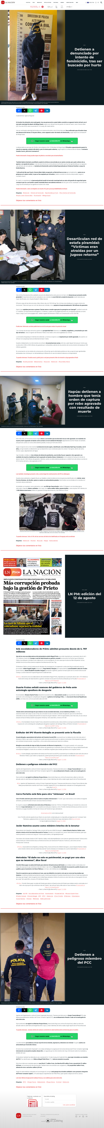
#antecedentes (53, 540)
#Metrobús (36, 899)
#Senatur (29, 899)
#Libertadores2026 (46, 813)
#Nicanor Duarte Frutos (71, 893)
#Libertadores (76, 896)
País (84, 45)
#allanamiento (41, 1082)
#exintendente (49, 893)
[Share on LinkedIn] (47, 111)
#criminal (58, 1082)
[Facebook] (76, 1116)
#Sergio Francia (31, 1082)
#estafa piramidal (28, 361)
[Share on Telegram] (36, 111)
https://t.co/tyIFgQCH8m (52, 851)
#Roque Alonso (50, 1082)
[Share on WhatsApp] (30, 111)
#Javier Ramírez (20, 899)
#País (18, 783)
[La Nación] (8, 2)
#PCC (43, 896)
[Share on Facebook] (19, 111)
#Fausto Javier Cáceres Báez (24, 195)
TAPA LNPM (84, 589)
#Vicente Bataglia (32, 896)
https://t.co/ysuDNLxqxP (52, 757)
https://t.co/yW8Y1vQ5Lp (52, 726)
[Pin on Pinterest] (41, 111)
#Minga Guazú (46, 195)
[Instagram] (83, 1116)
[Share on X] (24, 111)
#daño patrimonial (45, 899)
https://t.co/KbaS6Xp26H (52, 887)
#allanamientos (38, 361)
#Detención (26, 193)
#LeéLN (54, 787)
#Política (18, 676)
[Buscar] (101, 2)
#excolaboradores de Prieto (36, 893)
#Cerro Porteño (58, 896)
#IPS (39, 896)
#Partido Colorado (21, 896)
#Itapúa (46, 540)
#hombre (33, 540)
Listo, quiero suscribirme (69, 1104)
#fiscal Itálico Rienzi (64, 361)
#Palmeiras (67, 896)
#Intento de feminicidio (37, 193)
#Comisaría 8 (37, 195)
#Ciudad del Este (59, 893)
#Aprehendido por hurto (51, 193)
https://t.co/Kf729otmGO (52, 680)
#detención (54, 361)
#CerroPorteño (76, 819)
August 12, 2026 (61, 682)
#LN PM (25, 893)
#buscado (40, 540)
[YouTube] (86, 1116)
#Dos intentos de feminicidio (67, 193)
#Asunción (47, 361)
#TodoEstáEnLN (81, 678)
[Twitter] (80, 1116)
